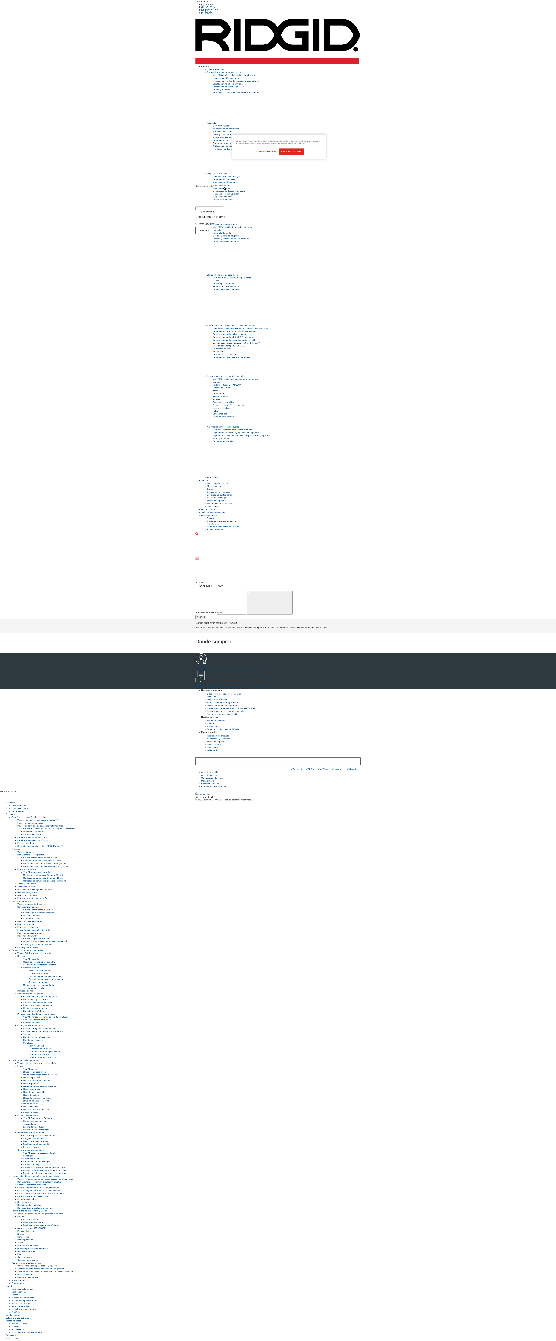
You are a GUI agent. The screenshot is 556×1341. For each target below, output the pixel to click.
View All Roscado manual (40, 970)
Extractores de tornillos (223, 402)
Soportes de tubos (31, 1022)
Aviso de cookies (209, 775)
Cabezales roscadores (39, 973)
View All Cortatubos (38, 1046)
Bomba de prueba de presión (36, 1144)
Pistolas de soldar (31, 1147)
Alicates (216, 399)
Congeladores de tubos (34, 1138)
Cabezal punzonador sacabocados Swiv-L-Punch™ (236, 343)
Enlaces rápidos (209, 732)
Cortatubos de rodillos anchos (42, 1057)
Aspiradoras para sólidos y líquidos (223, 427)
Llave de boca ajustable (34, 1092)
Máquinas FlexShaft (222, 197)
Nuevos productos (215, 69)
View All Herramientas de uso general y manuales (235, 379)
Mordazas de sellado (222, 131)
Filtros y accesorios (222, 438)
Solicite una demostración (213, 512)
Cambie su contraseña (22, 808)
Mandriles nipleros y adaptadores (38, 985)
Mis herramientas (215, 486)
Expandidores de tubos (33, 1127)
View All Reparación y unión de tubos (40, 1135)
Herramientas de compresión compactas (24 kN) (45, 866)
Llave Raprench (31, 1083)
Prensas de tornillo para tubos (37, 1020)
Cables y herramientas (223, 199)
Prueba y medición (221, 89)
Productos (206, 66)
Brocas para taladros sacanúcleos (38, 1005)
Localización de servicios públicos (228, 87)
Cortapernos (218, 393)
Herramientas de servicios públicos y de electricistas (231, 325)
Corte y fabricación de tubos (226, 241)
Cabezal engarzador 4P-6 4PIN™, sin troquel (233, 337)
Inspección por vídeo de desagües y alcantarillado (236, 81)
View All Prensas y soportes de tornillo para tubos (45, 1017)
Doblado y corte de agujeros (226, 236)
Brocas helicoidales (222, 408)
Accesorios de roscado (33, 988)
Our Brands (206, 12)
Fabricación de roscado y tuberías (222, 224)
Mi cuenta (10, 802)
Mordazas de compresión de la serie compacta (44, 881)
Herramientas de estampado (36, 1130)
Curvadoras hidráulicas (33, 1011)
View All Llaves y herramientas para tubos (232, 278)
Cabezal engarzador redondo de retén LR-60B (234, 340)
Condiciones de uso (210, 784)
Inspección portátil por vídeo (226, 78)
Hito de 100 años (215, 529)
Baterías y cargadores (223, 143)
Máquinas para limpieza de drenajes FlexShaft (45, 941)
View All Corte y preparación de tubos (40, 1153)
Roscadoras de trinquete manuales (45, 976)
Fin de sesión (18, 811)
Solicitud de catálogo (216, 498)
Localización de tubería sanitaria (228, 84)
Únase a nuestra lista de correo (221, 521)
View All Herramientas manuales (38, 910)
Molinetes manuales (32, 915)
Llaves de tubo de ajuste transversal (39, 1086)
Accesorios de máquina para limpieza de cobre (44, 1170)
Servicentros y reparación (219, 492)
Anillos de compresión (223, 146)
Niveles (216, 390)
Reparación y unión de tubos (226, 286)
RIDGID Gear (213, 524)
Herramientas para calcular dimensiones (231, 357)
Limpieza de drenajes (217, 173)
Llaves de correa (31, 1103)
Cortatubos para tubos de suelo (37, 1037)
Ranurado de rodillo (222, 233)
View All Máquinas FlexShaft (36, 939)
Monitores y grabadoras (34, 831)
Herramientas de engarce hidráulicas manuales (234, 331)
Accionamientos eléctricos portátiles (39, 965)
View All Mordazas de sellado (36, 872)
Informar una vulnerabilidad (213, 786)
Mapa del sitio (207, 781)
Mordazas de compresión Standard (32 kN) (43, 875)
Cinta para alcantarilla (33, 918)
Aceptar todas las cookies (291, 151)
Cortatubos (28, 1043)
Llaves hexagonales (32, 1089)
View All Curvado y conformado (37, 1118)
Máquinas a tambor (222, 185)
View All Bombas (30, 1219)
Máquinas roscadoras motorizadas (39, 962)
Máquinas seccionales (223, 188)
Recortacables (219, 351)
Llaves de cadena (31, 1095)
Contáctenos (207, 4)
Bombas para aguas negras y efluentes (41, 1225)
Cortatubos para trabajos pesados (44, 1051)
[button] (278, 1)
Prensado (211, 123)
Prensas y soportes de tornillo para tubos (231, 238)
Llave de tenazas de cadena (36, 1101)
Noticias (210, 518)
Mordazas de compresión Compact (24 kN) (43, 878)
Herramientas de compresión (226, 129)
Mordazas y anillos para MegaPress (230, 149)
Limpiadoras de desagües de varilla (229, 191)
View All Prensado (221, 126)
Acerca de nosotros (210, 515)
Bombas (216, 382)
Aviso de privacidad (210, 772)
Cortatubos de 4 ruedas (40, 1049)
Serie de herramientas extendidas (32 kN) (42, 860)
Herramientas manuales (224, 179)
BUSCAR (201, 617)
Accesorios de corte (222, 137)
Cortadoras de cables (223, 348)
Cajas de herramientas (223, 416)
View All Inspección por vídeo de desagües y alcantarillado (50, 829)
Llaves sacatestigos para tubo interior (40, 1075)
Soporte (205, 480)
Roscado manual (31, 967)
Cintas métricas (220, 414)
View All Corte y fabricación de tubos (39, 1028)
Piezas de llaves (30, 1112)
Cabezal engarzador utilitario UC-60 (229, 334)
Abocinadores (29, 1124)
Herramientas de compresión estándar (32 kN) (44, 863)
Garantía (211, 489)
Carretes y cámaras (32, 834)
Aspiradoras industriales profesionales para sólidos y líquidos (241, 435)
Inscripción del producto (218, 483)
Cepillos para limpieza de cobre (37, 1164)
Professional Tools (209, 9)
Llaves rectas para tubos (34, 1072)
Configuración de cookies (212, 778)
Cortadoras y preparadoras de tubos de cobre (44, 1167)
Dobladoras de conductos (224, 354)
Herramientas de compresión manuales (231, 140)
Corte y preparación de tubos (226, 289)
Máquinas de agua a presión (226, 194)
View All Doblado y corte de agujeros (40, 996)
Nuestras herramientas (212, 690)
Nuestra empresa (209, 717)
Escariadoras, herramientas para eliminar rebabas (46, 1173)
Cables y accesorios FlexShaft (37, 944)
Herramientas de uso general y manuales (226, 376)
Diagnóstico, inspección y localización (224, 72)
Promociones (213, 477)
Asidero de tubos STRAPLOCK (227, 385)
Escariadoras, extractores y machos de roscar (44, 1031)
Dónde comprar (208, 509)
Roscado (217, 230)
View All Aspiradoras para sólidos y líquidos (232, 430)
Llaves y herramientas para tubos (222, 275)
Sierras (26, 1034)
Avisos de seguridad (216, 500)
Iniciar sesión (213, 750)
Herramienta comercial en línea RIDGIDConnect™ (236, 92)
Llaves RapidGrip (31, 1077)
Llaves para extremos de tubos (37, 1080)
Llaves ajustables (31, 1106)
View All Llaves (30, 1069)
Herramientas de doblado (34, 1121)
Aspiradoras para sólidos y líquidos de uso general (236, 432)
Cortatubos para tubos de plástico (38, 1161)
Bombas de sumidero (33, 1222)
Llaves (216, 280)
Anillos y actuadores (222, 134)
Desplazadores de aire (223, 441)
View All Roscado (31, 959)
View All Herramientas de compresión (40, 857)
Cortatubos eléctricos (33, 1040)
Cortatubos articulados (39, 1054)
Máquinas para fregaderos (225, 182)
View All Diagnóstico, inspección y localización (234, 75)
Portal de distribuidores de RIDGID (223, 526)
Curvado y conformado (223, 283)
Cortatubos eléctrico (32, 1158)
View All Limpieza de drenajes (226, 176)
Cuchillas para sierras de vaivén (37, 1002)
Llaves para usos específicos (36, 1109)
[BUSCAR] (270, 602)
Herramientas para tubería (35, 1008)
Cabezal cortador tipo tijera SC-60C (229, 346)
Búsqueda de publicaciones (219, 495)
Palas (215, 411)
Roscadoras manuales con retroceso (46, 979)
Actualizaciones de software (220, 503)
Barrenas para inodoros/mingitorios (39, 912)
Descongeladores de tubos (35, 1141)
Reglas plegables (221, 396)
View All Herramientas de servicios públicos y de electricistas (240, 328)
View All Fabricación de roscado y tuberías (232, 227)
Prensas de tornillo (221, 388)
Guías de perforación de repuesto (228, 405)
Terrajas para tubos (38, 982)
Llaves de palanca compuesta (37, 1098)
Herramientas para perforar (35, 999)
